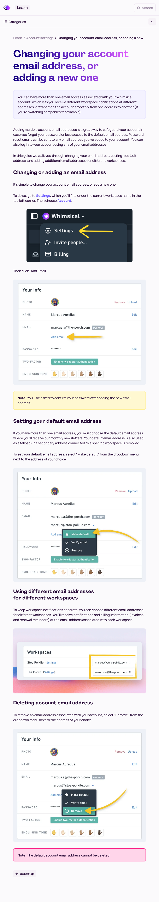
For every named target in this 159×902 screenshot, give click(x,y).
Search (147, 8)
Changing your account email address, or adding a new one (102, 38)
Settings (43, 195)
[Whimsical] (8, 7)
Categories (17, 21)
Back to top (26, 874)
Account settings (40, 38)
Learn (17, 38)
